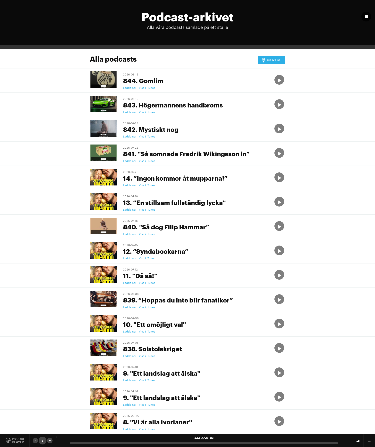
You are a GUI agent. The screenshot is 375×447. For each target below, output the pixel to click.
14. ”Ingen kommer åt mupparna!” (175, 178)
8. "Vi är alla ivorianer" (157, 421)
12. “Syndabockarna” (155, 251)
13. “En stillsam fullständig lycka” (174, 202)
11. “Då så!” (140, 275)
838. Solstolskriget (152, 348)
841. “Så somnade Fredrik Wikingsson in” (186, 153)
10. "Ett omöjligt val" (154, 324)
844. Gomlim (143, 80)
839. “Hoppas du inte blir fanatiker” (178, 299)
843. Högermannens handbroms (173, 104)
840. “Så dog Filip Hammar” (166, 226)
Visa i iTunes (147, 88)
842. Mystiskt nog (151, 129)
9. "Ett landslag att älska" (161, 373)
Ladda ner (129, 88)
